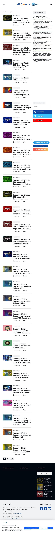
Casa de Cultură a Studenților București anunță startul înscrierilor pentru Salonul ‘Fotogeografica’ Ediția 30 (42, 59)
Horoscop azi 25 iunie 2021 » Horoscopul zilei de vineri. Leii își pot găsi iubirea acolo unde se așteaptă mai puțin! (22, 215)
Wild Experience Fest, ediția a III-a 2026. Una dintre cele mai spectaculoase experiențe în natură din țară (42, 47)
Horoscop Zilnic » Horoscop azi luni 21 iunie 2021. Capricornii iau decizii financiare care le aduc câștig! (22, 273)
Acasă (4, 11)
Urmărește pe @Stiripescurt (42, 142)
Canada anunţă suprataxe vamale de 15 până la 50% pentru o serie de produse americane (42, 23)
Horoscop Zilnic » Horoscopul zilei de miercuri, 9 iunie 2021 (21, 450)
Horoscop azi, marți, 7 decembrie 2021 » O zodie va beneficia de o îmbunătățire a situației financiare (22, 22)
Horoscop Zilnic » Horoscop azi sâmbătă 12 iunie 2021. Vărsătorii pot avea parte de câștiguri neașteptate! (22, 408)
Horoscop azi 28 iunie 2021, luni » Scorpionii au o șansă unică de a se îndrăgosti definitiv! (22, 168)
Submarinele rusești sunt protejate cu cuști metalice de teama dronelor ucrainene (42, 42)
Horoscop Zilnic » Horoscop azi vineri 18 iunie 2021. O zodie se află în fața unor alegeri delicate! (22, 318)
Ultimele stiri (39, 12)
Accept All (27, 528)
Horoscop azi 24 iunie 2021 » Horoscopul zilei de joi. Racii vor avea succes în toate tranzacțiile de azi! (22, 229)
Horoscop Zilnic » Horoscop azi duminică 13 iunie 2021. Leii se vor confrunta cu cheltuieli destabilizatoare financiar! (22, 394)
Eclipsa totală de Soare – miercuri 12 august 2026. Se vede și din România (42, 33)
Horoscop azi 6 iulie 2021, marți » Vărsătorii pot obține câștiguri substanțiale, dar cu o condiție (22, 52)
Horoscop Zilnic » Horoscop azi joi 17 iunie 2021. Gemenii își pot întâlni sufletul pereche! (22, 333)
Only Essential (35, 528)
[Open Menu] (4, 4)
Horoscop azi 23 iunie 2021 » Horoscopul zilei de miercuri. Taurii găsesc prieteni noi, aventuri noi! (22, 243)
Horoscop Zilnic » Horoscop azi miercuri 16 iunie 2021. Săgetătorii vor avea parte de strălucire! (22, 348)
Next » (12, 459)
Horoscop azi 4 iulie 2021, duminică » (21, 79)
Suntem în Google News (41, 146)
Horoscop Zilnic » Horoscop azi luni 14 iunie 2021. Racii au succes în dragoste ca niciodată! (21, 377)
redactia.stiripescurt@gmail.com (14, 518)
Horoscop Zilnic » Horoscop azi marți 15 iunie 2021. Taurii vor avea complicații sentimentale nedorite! (22, 363)
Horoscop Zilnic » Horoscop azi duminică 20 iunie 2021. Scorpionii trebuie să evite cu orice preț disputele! (22, 289)
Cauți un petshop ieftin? (41, 149)
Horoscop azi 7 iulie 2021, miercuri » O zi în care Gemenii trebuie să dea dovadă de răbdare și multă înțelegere (22, 38)
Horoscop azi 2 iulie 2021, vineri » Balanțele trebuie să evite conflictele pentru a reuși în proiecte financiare (22, 110)
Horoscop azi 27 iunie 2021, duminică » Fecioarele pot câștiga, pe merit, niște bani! (22, 183)
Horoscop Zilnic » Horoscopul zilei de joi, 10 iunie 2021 (22, 435)
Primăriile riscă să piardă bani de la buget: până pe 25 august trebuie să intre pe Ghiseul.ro (42, 37)
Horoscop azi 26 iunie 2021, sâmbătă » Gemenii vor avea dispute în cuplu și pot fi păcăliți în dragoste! (22, 199)
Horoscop (16, 15)
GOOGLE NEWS (18, 513)
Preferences (43, 528)
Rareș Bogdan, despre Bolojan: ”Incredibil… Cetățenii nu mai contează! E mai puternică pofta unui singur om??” (42, 28)
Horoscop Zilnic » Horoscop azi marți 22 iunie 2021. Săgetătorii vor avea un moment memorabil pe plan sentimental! (22, 259)
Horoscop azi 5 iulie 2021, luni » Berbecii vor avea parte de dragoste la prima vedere (21, 67)
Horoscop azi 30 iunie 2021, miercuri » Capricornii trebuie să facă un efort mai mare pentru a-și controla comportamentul (22, 140)
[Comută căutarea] (51, 4)
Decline (50, 528)
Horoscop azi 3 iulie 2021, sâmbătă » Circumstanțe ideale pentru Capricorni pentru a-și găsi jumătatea (21, 96)
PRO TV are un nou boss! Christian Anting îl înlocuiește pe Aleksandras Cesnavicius (41, 18)
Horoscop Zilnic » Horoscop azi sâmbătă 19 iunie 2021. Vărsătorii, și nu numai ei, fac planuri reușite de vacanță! (22, 304)
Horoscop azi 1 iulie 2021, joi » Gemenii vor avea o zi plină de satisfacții (22, 123)
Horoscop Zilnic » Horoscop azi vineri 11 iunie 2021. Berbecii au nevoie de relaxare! (22, 421)
